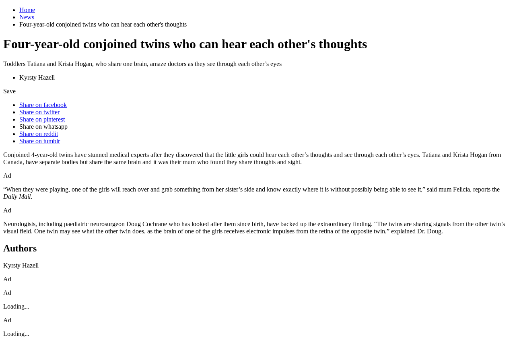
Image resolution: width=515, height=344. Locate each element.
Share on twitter (39, 112)
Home (27, 9)
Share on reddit (38, 133)
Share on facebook (43, 104)
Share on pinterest (42, 119)
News (26, 17)
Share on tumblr (39, 141)
